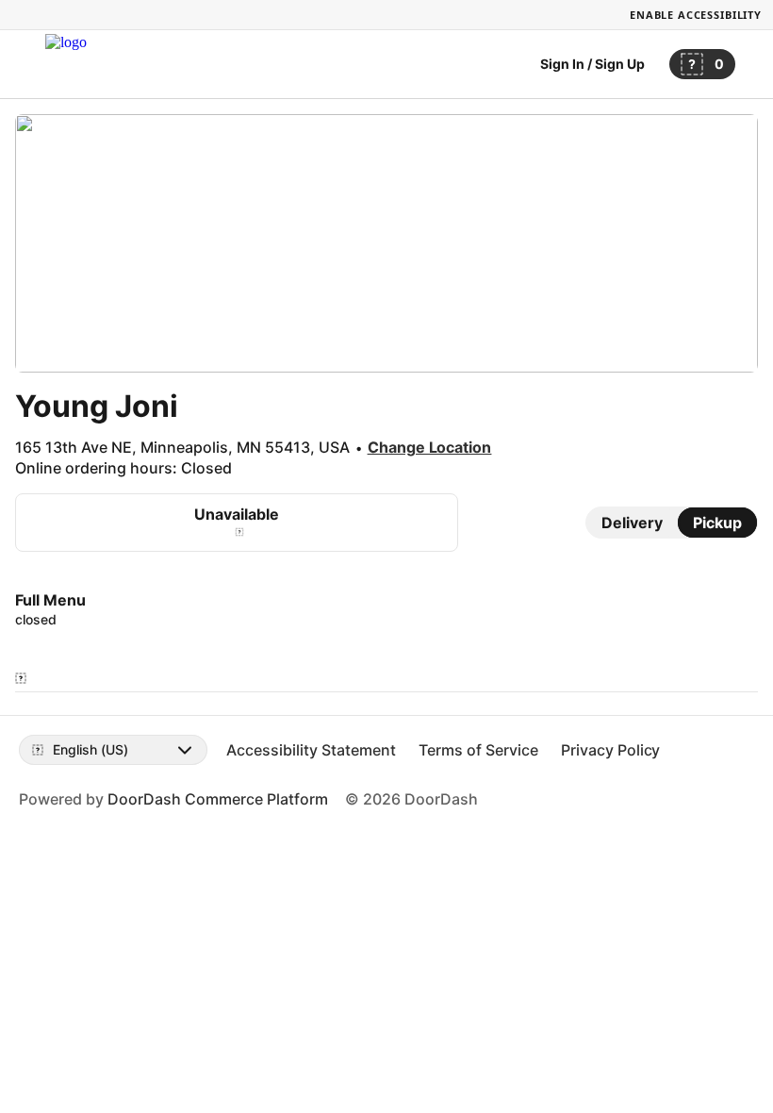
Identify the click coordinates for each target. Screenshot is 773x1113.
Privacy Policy (611, 749)
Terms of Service (478, 749)
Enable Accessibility (696, 15)
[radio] (632, 522)
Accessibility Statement (311, 749)
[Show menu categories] (21, 678)
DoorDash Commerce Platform (217, 798)
